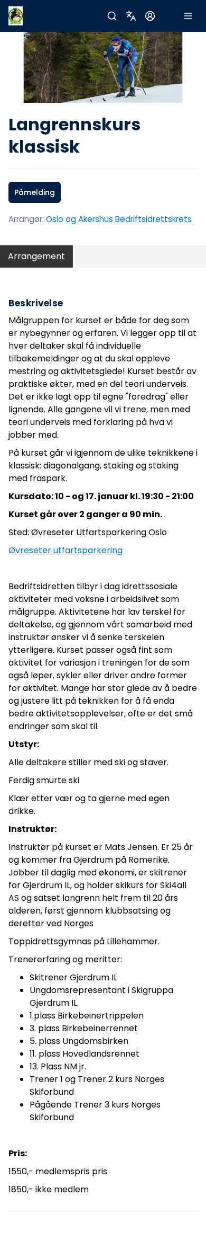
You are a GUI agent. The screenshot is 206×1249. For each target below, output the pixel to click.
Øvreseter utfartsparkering (65, 550)
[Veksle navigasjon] (188, 15)
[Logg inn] (150, 15)
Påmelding (34, 192)
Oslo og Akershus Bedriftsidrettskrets (119, 219)
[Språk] (131, 15)
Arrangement (36, 256)
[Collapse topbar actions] (169, 15)
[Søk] (111, 15)
